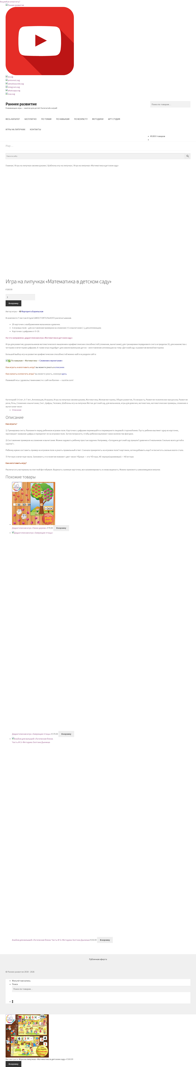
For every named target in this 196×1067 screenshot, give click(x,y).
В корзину (13, 303)
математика (144, 403)
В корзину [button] (61, 528)
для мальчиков (113, 403)
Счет (42, 403)
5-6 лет (20, 399)
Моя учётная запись (21, 980)
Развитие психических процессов (162, 399)
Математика (92, 399)
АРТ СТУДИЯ (114, 119)
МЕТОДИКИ (97, 119)
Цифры (48, 403)
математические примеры (163, 403)
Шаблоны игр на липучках (59, 165)
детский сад (99, 403)
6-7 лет (27, 399)
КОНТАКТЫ (35, 129)
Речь (13, 403)
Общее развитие (124, 399)
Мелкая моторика (107, 399)
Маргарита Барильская (32, 311)
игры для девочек (129, 403)
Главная (9, 165)
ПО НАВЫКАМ (62, 119)
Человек (57, 403)
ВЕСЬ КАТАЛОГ (13, 119)
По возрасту (139, 399)
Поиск (15, 984)
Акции (3, 1)
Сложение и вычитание (28, 403)
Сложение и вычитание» (51, 360)
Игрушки (48, 399)
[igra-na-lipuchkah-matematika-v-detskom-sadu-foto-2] (98, 250)
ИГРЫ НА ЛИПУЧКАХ (15, 129)
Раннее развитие (21, 104)
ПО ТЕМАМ (46, 119)
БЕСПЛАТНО (31, 119)
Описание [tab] (16, 410)
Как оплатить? (13, 1)
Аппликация (37, 399)
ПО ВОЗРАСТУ (80, 119)
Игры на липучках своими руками (30, 165)
